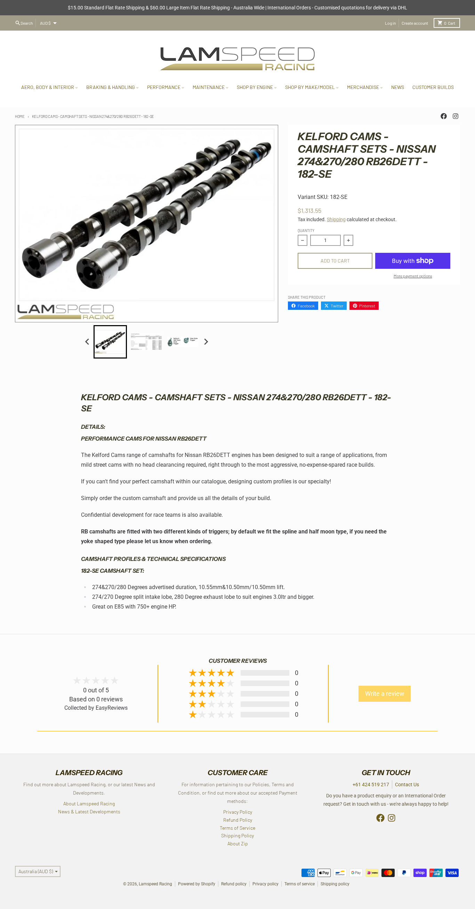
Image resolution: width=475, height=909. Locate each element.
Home (20, 116)
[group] (110, 342)
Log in (390, 23)
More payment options (413, 275)
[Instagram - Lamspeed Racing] (455, 116)
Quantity (306, 230)
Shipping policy (335, 884)
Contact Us (407, 784)
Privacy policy (265, 884)
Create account (415, 23)
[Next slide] (205, 342)
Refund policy (234, 884)
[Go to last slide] (87, 342)
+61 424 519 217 (371, 784)
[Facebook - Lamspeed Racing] (443, 116)
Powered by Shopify (196, 884)
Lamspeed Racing (155, 884)
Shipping (336, 219)
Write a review (384, 693)
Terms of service (299, 884)
